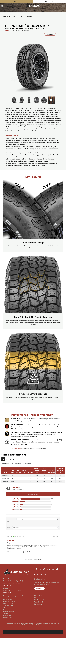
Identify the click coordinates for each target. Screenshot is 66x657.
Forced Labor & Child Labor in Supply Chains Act (46, 623)
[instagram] (44, 569)
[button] (33, 499)
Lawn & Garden (8, 611)
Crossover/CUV (8, 603)
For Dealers (38, 604)
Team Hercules (39, 602)
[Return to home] (16, 572)
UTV (4, 609)
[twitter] (40, 569)
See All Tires (7, 618)
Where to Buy (49, 2)
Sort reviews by (10, 520)
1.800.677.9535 (7, 585)
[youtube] (48, 569)
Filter (8, 527)
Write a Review (33, 494)
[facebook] (36, 569)
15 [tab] (3, 459)
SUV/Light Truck (8, 605)
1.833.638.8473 (7, 593)
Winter (5, 607)
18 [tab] (14, 459)
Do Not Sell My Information (26, 623)
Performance (7, 599)
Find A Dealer (50, 34)
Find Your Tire (16, 2)
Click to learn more (16, 448)
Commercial (7, 615)
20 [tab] (17, 459)
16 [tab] (6, 459)
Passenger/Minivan (9, 601)
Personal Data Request (12, 623)
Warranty (37, 598)
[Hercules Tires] (33, 6)
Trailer (5, 613)
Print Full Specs (7, 464)
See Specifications (23, 464)
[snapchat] (53, 569)
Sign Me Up (39, 588)
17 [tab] (10, 459)
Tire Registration (39, 600)
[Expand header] (63, 6)
